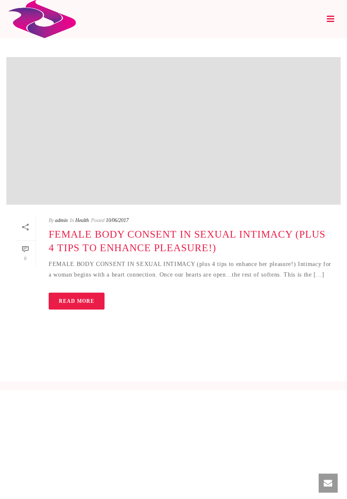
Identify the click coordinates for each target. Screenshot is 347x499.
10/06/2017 (117, 220)
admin (61, 220)
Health (82, 220)
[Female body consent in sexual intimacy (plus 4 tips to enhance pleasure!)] (173, 131)
